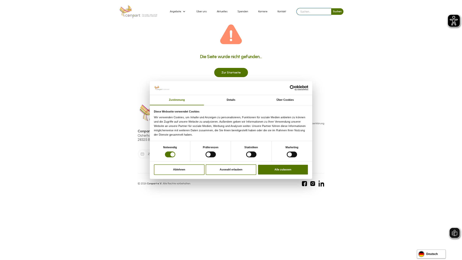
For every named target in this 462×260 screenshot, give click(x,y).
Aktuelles (222, 11)
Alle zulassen (282, 169)
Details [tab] (231, 99)
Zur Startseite (231, 72)
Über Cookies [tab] (285, 99)
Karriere (262, 11)
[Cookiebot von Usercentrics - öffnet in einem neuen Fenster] (292, 88)
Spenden (242, 11)
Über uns (201, 11)
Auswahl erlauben (231, 169)
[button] (178, 11)
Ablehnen (179, 169)
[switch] (211, 154)
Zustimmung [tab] (177, 99)
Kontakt (282, 11)
